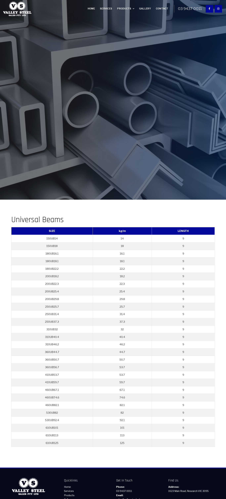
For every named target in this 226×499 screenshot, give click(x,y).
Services (106, 8)
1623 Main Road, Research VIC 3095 (188, 489)
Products (124, 8)
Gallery (145, 8)
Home (91, 8)
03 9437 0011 (190, 9)
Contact (162, 8)
